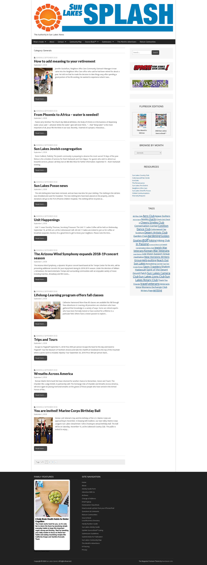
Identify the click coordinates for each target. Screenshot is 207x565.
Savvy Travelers (152, 266)
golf (145, 240)
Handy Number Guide (90, 524)
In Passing (142, 244)
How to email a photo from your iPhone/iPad (98, 508)
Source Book (86, 518)
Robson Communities (148, 42)
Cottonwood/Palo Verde (141, 178)
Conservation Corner (146, 225)
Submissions (106, 42)
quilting (152, 260)
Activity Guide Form (89, 489)
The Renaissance (138, 183)
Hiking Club (163, 240)
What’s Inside (38, 42)
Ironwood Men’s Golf (155, 244)
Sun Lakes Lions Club (152, 276)
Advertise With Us (88, 492)
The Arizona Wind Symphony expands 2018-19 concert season (76, 256)
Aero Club (149, 216)
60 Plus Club (137, 216)
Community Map (76, 42)
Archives (85, 495)
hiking (153, 240)
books (144, 219)
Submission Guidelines (90, 533)
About (52, 42)
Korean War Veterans (156, 250)
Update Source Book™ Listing (92, 530)
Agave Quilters (162, 216)
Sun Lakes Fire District (140, 186)
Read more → (40, 99)
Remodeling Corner (154, 263)
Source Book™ (90, 42)
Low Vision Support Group (156, 253)
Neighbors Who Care (139, 188)
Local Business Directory (91, 520)
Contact (61, 42)
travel (144, 284)
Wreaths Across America (53, 374)
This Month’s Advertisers (126, 42)
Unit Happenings (47, 220)
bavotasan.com (167, 561)
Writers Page (147, 290)
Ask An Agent (137, 219)
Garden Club (140, 236)
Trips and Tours (46, 339)
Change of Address (89, 498)
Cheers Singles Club (152, 222)
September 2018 (50, 58)
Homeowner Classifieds (90, 505)
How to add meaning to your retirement (64, 61)
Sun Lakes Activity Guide (91, 527)
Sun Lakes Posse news (51, 186)
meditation (139, 257)
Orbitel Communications (141, 193)
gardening (154, 236)
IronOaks (135, 180)
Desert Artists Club (155, 232)
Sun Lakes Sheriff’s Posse (141, 191)
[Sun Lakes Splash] (103, 16)
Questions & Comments (90, 511)
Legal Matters (137, 254)
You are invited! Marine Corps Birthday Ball (67, 411)
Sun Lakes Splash (52, 561)
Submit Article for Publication (92, 537)
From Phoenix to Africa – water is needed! (66, 115)
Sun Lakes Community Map (92, 540)
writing (157, 290)
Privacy (84, 550)
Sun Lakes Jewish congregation (58, 149)
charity (152, 219)
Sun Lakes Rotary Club (152, 278)
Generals (40, 58)
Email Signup (86, 502)
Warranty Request (138, 196)
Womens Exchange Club (154, 287)
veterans (154, 284)
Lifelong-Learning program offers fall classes (69, 295)
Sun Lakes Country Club (140, 175)
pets (144, 260)
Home (84, 482)
